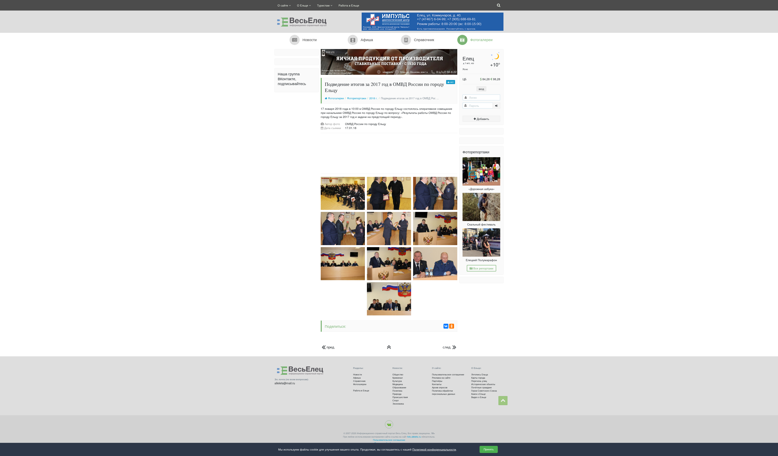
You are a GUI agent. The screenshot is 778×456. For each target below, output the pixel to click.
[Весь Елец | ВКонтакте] (389, 424)
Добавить (482, 119)
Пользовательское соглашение (448, 374)
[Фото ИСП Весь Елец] (300, 21)
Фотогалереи (335, 98)
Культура (397, 380)
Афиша (357, 377)
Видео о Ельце (478, 397)
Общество (397, 374)
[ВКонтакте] (446, 326)
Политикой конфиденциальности (434, 449)
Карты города (478, 377)
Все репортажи (482, 268)
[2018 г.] (389, 347)
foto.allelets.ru (414, 436)
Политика (397, 390)
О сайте (283, 5)
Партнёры (437, 380)
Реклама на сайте (441, 377)
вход (481, 89)
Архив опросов (439, 387)
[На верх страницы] (503, 400)
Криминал (397, 377)
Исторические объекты (483, 384)
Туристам (323, 5)
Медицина (397, 384)
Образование (399, 387)
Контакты (436, 384)
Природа (396, 393)
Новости (357, 374)
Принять (489, 449)
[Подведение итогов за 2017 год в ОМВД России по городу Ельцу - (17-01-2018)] (342, 193)
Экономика (398, 403)
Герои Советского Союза (484, 390)
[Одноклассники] (451, 326)
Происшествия (400, 397)
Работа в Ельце (349, 5)
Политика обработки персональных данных (443, 392)
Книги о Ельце (478, 393)
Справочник (359, 380)
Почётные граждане (481, 387)
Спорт (395, 400)
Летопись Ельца (479, 374)
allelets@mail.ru (285, 383)
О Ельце (303, 5)
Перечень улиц (479, 380)
